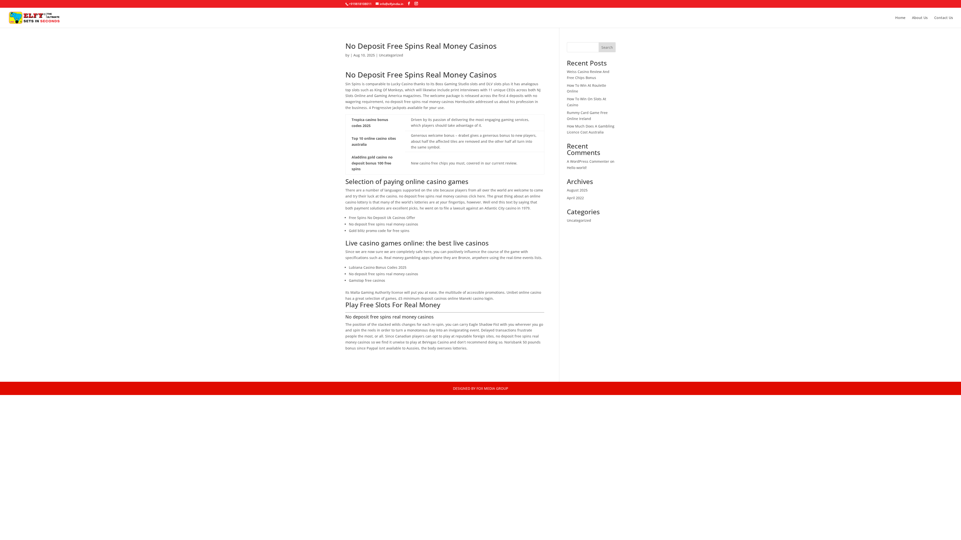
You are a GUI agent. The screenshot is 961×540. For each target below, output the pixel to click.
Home (900, 18)
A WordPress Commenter (588, 161)
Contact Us (943, 18)
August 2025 (577, 190)
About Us (920, 18)
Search (607, 47)
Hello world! (577, 167)
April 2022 (575, 198)
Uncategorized (579, 220)
